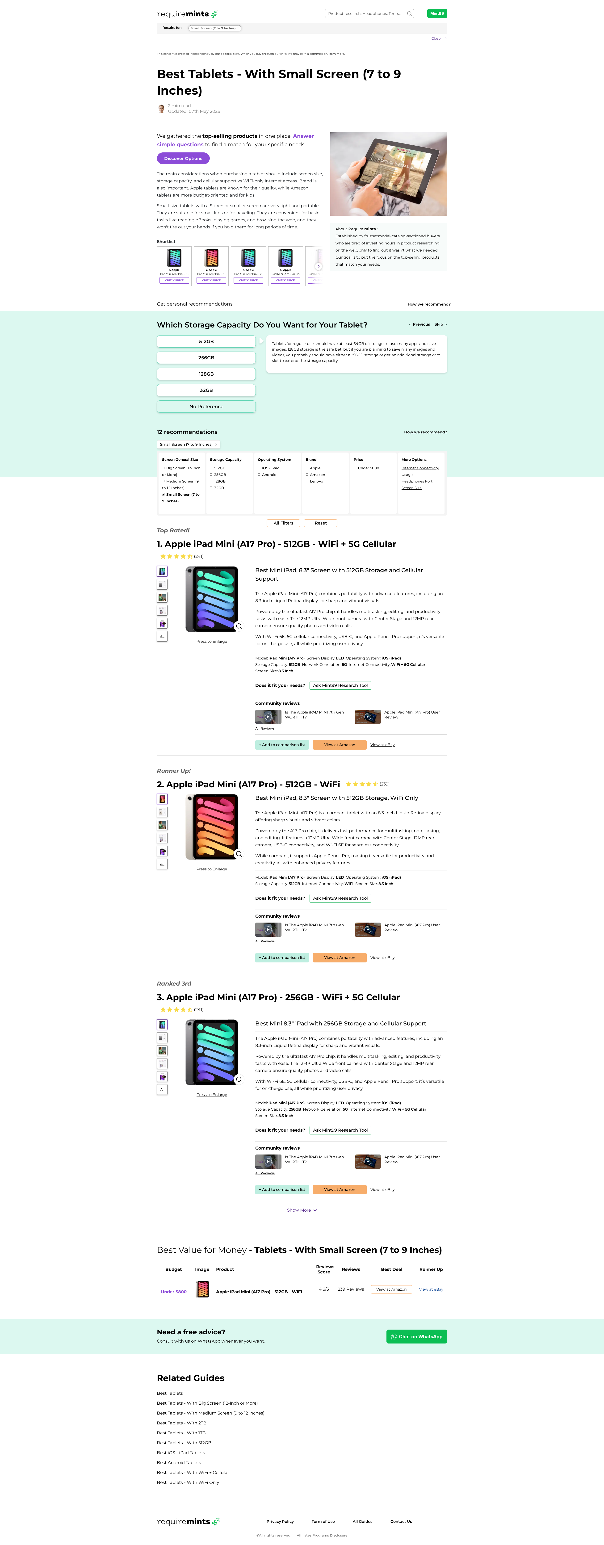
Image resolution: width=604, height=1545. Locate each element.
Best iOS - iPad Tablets (181, 1452)
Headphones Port (417, 481)
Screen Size (412, 488)
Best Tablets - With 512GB (184, 1442)
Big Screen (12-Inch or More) (181, 471)
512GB (206, 341)
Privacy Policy (280, 1521)
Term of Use (323, 1521)
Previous (421, 324)
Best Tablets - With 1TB (181, 1433)
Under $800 (368, 468)
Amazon (317, 474)
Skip (439, 324)
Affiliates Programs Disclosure (322, 1535)
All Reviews (265, 728)
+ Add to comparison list (282, 745)
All (162, 636)
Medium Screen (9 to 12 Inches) (180, 484)
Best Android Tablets (179, 1462)
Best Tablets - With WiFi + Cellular (193, 1472)
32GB (206, 390)
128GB (206, 374)
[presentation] (161, 266)
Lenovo (316, 481)
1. (276, 544)
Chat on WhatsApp (421, 1336)
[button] (302, 38)
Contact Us (401, 1521)
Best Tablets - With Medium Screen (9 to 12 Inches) (210, 1413)
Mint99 (437, 13)
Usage (407, 474)
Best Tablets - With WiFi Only (188, 1482)
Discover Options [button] (183, 158)
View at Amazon (339, 745)
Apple (314, 468)
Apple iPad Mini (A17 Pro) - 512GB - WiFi (259, 1291)
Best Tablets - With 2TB (181, 1423)
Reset (321, 523)
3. (278, 997)
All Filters (283, 523)
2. (248, 784)
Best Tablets (170, 1393)
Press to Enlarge (212, 641)
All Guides (362, 1521)
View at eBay (382, 745)
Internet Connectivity (420, 468)
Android (269, 474)
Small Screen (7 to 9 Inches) (213, 28)
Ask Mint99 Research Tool (340, 685)
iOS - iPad (270, 468)
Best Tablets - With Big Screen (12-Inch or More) (207, 1403)
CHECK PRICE (174, 280)
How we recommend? (429, 304)
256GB (206, 358)
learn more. (337, 53)
